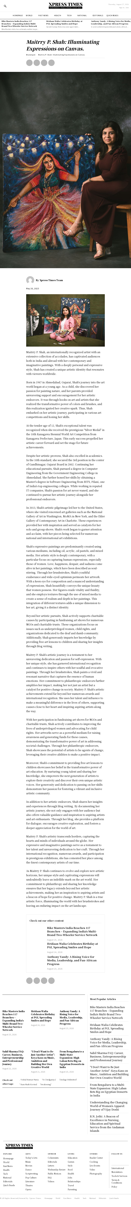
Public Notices (54, 1173)
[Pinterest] (44, 63)
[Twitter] (37, 63)
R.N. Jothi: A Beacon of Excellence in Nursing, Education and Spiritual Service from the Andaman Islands (107, 1124)
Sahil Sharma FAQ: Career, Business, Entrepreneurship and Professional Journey (13, 1057)
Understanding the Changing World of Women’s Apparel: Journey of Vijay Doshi (108, 1105)
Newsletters (117, 1172)
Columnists (53, 1157)
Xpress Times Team (51, 280)
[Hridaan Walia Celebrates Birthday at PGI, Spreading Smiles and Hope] (37, 948)
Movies (28, 1165)
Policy (114, 1186)
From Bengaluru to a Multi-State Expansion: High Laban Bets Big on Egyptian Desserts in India (72, 1059)
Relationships (74, 1181)
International (118, 1168)
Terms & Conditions (117, 1181)
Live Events (95, 1165)
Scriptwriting (31, 1173)
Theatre (29, 1185)
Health (71, 1173)
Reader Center (96, 1157)
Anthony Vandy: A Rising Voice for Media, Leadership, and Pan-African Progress (111, 22)
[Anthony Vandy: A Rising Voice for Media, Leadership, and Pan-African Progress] (37, 961)
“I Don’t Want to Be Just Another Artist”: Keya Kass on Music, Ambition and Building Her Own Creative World (43, 1059)
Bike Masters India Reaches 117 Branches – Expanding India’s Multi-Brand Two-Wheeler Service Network (19, 23)
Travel (71, 1185)
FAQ (50, 1177)
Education (72, 1157)
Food (70, 1169)
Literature (29, 1181)
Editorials (52, 1161)
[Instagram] (113, 1162)
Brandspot (30, 55)
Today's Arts (31, 1157)
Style (70, 1165)
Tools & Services (119, 1176)
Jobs (70, 1177)
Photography (96, 1173)
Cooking (94, 1161)
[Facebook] (29, 63)
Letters (51, 1165)
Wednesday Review (57, 1169)
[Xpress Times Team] (31, 280)
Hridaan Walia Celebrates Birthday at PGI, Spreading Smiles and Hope (64, 22)
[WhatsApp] (51, 63)
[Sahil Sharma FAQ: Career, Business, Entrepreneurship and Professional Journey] (15, 1043)
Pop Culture (30, 1177)
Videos (51, 1181)
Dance (28, 1169)
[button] (5, 6)
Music (28, 1161)
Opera (28, 1189)
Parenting (72, 1189)
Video (92, 1169)
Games (71, 1161)
